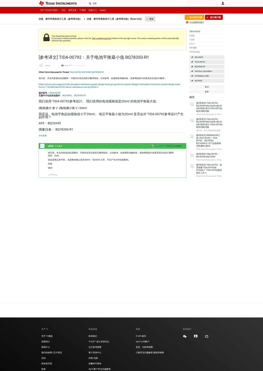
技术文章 (72, 10)
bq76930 (198, 80)
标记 (207, 87)
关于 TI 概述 (47, 336)
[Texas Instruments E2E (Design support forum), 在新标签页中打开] (196, 337)
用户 (222, 3)
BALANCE (199, 57)
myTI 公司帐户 (142, 341)
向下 (56, 175)
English (103, 10)
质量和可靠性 (95, 363)
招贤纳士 (45, 341)
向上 (49, 175)
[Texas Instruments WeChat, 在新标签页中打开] (185, 337)
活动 (43, 358)
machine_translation (203, 71)
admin (47, 66)
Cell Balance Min (202, 76)
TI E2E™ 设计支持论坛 (99, 341)
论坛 (63, 10)
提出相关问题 (195, 17)
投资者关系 (46, 363)
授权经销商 (158, 352)
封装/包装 (93, 358)
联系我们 (93, 336)
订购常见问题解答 (144, 352)
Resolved (195, 31)
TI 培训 (82, 10)
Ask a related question (101, 38)
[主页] (60, 3)
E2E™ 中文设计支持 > (49, 10)
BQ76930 (86, 72)
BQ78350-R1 (200, 66)
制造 (43, 369)
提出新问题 (215, 17)
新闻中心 (45, 347)
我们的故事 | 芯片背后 (51, 352)
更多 (151, 19)
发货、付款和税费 (144, 347)
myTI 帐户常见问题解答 (100, 369)
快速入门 (93, 10)
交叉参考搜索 (95, 347)
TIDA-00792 (200, 62)
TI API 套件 (141, 336)
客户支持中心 (95, 352)
